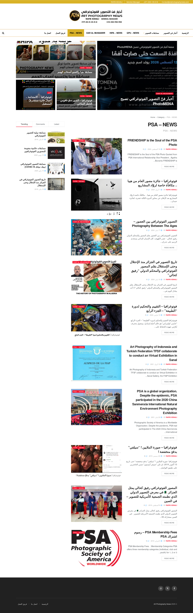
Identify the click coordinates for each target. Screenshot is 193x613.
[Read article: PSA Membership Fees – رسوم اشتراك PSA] (96, 548)
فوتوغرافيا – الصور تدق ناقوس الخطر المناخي (76, 101)
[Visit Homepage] (96, 16)
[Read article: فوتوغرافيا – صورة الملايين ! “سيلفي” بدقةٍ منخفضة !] (96, 463)
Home (152, 117)
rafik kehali (168, 109)
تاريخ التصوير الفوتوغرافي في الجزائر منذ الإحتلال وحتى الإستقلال (32, 182)
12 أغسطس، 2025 (84, 77)
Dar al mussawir (164, 94)
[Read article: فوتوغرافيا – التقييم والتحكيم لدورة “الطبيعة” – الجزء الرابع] (96, 322)
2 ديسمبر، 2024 (44, 109)
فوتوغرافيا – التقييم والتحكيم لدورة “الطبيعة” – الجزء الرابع (154, 308)
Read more (168, 166)
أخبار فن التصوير (170, 32)
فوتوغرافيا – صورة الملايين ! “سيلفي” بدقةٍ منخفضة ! (152, 449)
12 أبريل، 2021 (155, 364)
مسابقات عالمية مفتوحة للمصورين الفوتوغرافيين (35, 150)
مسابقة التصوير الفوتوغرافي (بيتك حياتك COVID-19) (33, 165)
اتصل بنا (47, 32)
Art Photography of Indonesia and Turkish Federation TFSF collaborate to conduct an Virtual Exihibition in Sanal (151, 353)
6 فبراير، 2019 (156, 541)
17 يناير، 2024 (156, 230)
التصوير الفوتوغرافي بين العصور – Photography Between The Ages (154, 223)
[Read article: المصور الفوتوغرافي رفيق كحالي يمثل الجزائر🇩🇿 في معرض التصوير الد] (96, 504)
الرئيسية (185, 32)
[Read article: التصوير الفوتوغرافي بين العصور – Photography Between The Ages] (96, 237)
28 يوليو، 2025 (86, 109)
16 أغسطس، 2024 (154, 149)
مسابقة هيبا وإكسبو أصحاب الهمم (75, 72)
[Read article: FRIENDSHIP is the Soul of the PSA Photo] (96, 156)
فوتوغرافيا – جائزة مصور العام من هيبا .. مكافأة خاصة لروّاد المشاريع (152, 183)
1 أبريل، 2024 (156, 189)
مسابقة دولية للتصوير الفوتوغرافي (36, 134)
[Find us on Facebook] (174, 588)
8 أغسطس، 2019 (154, 505)
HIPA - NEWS (86, 68)
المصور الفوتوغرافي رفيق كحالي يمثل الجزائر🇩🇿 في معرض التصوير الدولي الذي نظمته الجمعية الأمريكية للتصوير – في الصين (151, 494)
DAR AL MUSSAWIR (95, 32)
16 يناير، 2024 (156, 279)
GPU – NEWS (133, 32)
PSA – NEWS (76, 32)
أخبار (49, 93)
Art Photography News (162, 604)
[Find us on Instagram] (160, 588)
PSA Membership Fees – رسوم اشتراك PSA (155, 534)
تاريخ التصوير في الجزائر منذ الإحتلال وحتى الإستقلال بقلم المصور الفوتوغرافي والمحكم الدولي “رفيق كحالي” (153, 268)
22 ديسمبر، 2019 (155, 456)
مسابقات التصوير (152, 32)
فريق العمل (60, 32)
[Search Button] (3, 33)
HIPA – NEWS (116, 32)
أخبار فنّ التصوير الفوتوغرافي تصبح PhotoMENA (147, 101)
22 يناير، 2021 (156, 417)
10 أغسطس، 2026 (150, 109)
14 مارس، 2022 (155, 315)
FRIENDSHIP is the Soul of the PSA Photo (152, 142)
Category (160, 117)
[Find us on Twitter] (167, 588)
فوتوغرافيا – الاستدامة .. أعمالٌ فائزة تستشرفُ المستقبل (39, 100)
